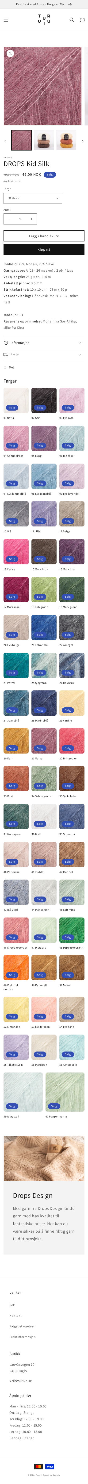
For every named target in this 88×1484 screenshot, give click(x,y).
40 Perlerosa (11, 872)
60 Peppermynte (56, 1116)
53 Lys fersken (40, 1026)
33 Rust (8, 796)
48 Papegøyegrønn (71, 947)
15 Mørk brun (39, 569)
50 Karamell (39, 985)
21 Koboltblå (39, 645)
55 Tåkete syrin (13, 1064)
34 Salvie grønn (41, 796)
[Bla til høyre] (83, 141)
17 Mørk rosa (11, 607)
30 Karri (9, 758)
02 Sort (35, 418)
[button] (6, 20)
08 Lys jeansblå (41, 493)
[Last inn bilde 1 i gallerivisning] (21, 140)
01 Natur (9, 418)
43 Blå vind (11, 909)
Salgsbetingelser (22, 1326)
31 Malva (37, 758)
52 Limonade (12, 1026)
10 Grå (7, 531)
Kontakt (15, 1315)
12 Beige (64, 531)
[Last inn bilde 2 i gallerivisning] (44, 140)
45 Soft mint (67, 909)
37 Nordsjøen (12, 834)
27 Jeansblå (11, 720)
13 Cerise (9, 569)
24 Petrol (9, 683)
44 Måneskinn (40, 909)
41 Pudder (37, 872)
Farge (7, 189)
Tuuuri (39, 1475)
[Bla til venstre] (5, 141)
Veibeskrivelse (20, 1380)
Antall (7, 210)
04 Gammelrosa (13, 455)
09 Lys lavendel (69, 493)
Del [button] (11, 367)
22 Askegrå (66, 645)
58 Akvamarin (68, 1064)
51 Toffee (64, 985)
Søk (12, 1305)
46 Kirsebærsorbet (15, 947)
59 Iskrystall (11, 1116)
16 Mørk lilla (67, 569)
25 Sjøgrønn (39, 683)
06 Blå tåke (66, 455)
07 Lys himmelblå (15, 493)
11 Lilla (35, 531)
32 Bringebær (68, 758)
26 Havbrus (66, 683)
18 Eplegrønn (39, 607)
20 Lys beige (11, 645)
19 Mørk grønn (68, 607)
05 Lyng (36, 455)
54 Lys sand (67, 1026)
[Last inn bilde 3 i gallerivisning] (66, 140)
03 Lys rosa (66, 418)
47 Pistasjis (38, 947)
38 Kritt (36, 834)
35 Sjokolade (67, 796)
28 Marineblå (39, 720)
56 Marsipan (39, 1064)
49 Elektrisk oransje (11, 987)
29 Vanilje (65, 720)
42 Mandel (66, 872)
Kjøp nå (44, 249)
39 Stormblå (67, 834)
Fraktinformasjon (22, 1337)
